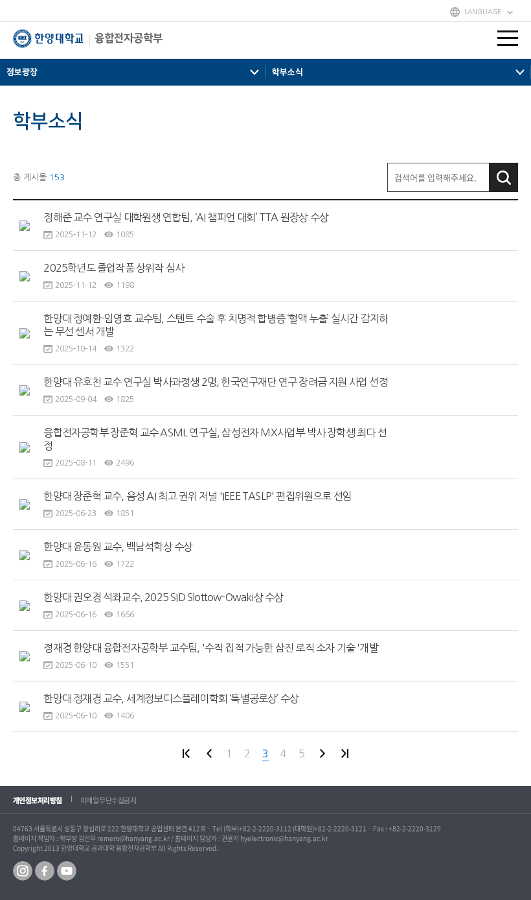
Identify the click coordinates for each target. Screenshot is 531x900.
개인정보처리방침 (37, 800)
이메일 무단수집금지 (108, 800)
